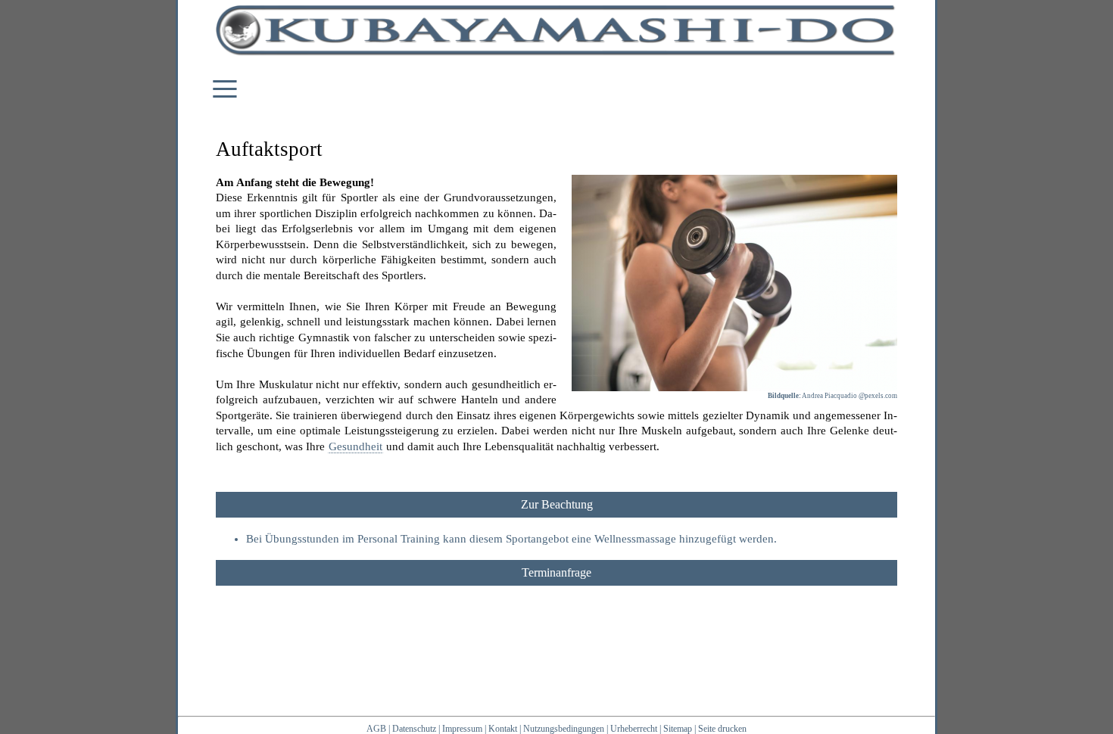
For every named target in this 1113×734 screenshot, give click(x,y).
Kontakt (502, 728)
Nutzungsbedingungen (563, 728)
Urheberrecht (633, 728)
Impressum (462, 728)
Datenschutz (414, 728)
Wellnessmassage (635, 539)
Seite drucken (722, 728)
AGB (376, 728)
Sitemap (677, 728)
